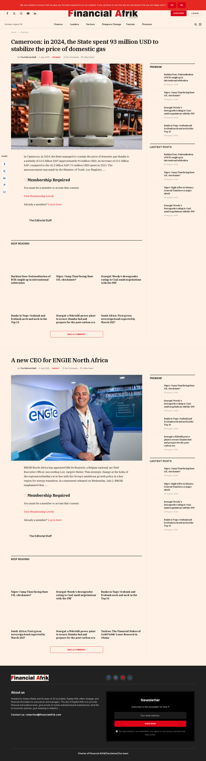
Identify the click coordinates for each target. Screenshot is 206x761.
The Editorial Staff (28, 57)
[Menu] (200, 24)
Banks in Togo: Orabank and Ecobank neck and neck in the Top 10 (29, 319)
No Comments (72, 57)
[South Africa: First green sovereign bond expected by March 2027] (121, 300)
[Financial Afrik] (103, 13)
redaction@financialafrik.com (43, 714)
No (181, 5)
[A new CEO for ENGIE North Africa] (76, 418)
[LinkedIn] (4, 178)
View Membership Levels (39, 196)
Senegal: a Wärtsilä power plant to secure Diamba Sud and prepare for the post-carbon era (75, 319)
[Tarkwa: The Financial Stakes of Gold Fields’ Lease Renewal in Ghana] (121, 615)
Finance (58, 24)
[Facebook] (4, 164)
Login (195, 13)
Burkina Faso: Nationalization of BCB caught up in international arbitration (30, 279)
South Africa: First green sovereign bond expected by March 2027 (118, 319)
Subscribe (178, 13)
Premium (147, 24)
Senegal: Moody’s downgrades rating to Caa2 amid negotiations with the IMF (121, 279)
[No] (202, 5)
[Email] (4, 192)
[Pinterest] (4, 185)
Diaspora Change (111, 24)
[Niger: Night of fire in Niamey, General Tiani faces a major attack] (155, 191)
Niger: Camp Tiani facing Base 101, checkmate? (74, 278)
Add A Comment (76, 334)
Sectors (90, 24)
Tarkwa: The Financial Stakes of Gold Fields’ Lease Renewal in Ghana (121, 634)
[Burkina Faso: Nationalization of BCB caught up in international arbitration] (31, 260)
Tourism (130, 24)
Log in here (55, 204)
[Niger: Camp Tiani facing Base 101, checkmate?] (76, 260)
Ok (172, 5)
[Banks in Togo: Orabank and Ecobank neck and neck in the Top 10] (31, 300)
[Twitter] (4, 171)
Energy (55, 368)
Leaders (74, 24)
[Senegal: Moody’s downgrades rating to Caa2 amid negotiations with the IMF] (121, 260)
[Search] (195, 24)
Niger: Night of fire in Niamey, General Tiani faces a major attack (179, 190)
